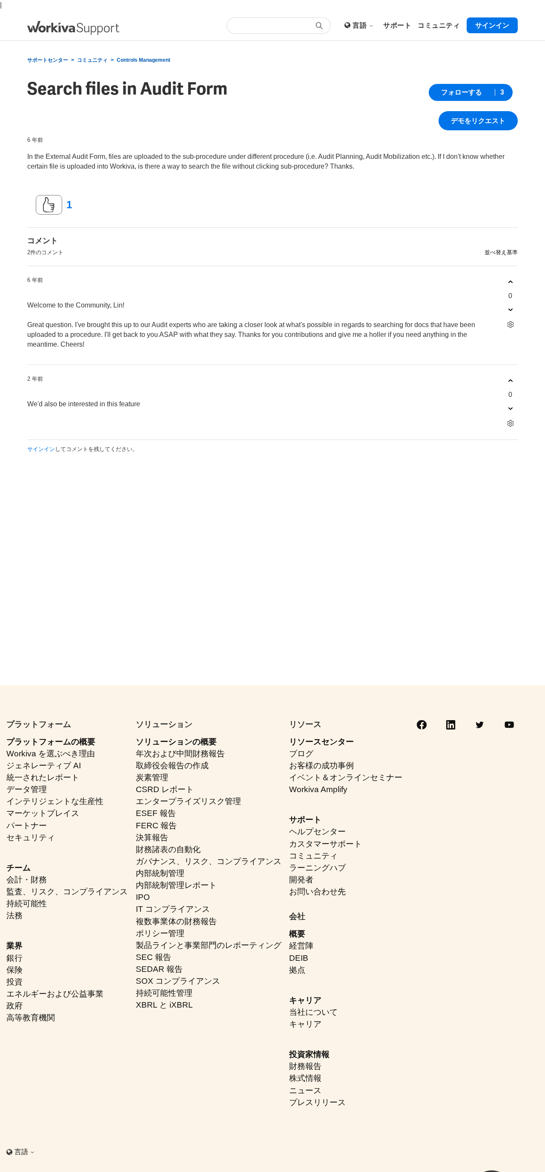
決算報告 (152, 837)
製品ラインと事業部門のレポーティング (208, 945)
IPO (143, 897)
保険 (14, 969)
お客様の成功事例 (321, 765)
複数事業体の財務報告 (176, 921)
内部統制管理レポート (176, 885)
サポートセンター (47, 60)
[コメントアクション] (510, 324)
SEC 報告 (153, 957)
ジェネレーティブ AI (43, 765)
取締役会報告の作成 (172, 765)
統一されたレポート (42, 777)
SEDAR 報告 (159, 969)
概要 (297, 933)
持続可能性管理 (164, 992)
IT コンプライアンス (173, 909)
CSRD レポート (165, 789)
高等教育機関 (30, 1017)
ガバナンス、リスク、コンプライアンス (208, 861)
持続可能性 (26, 903)
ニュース (305, 1090)
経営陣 (301, 945)
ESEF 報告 (156, 813)
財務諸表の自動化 (168, 849)
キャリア (305, 1000)
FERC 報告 (156, 825)
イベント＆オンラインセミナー (345, 777)
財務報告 (305, 1066)
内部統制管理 (160, 873)
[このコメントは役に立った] (510, 282)
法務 (14, 915)
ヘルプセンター (317, 831)
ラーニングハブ (317, 867)
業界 (14, 945)
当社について (313, 1012)
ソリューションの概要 (176, 741)
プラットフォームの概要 (50, 741)
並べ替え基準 (501, 252)
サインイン (41, 449)
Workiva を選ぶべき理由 (50, 753)
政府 (14, 1005)
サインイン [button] (492, 25)
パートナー (26, 825)
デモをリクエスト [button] (478, 120)
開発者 (301, 879)
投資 (14, 981)
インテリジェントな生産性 (54, 801)
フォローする (461, 92)
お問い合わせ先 (317, 891)
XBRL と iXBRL (164, 1004)
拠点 (297, 969)
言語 (360, 25)
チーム (18, 867)
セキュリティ (30, 837)
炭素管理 (152, 777)
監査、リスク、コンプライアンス (67, 891)
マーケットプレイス (42, 813)
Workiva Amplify (318, 789)
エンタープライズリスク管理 (188, 801)
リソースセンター (321, 741)
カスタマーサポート (325, 843)
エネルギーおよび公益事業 (54, 993)
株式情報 (305, 1078)
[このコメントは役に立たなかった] (510, 309)
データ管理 (26, 789)
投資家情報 (309, 1054)
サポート (305, 819)
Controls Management (143, 60)
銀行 (14, 958)
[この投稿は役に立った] (49, 205)
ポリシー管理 (160, 933)
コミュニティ (92, 60)
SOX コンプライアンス (178, 981)
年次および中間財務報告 (180, 753)
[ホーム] (73, 28)
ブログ (301, 753)
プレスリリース (317, 1102)
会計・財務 (26, 879)
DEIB (298, 958)
